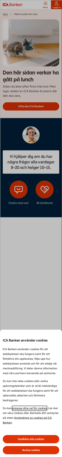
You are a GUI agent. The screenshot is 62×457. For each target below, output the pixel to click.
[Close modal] (31, 228)
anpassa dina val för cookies (29, 408)
